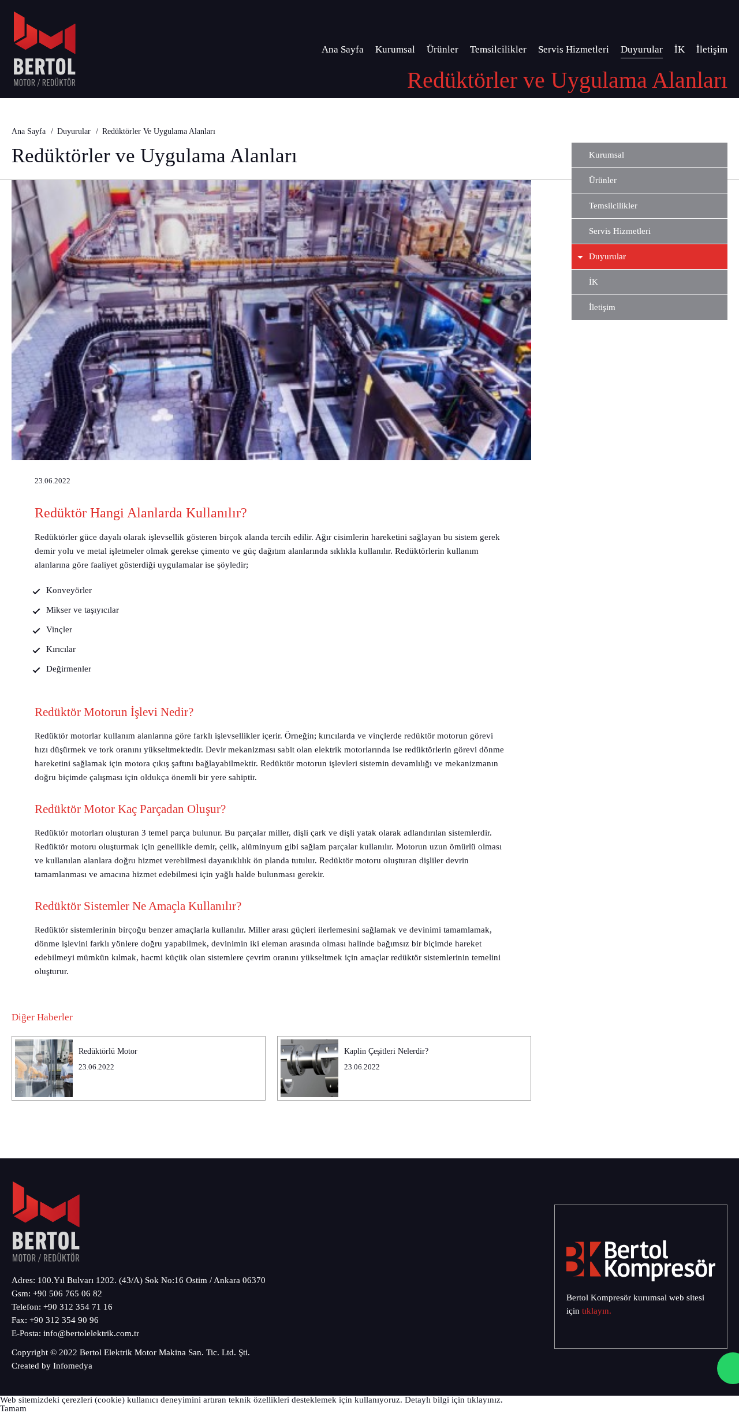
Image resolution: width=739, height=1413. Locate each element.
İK (679, 49)
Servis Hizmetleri (573, 49)
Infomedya (72, 1365)
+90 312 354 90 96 (64, 1320)
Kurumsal (395, 49)
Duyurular (642, 49)
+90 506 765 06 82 (67, 1293)
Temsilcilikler (498, 49)
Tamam (13, 1408)
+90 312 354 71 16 (78, 1306)
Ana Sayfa (343, 49)
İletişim (711, 49)
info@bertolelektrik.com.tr (91, 1333)
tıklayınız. (485, 1399)
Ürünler (442, 49)
